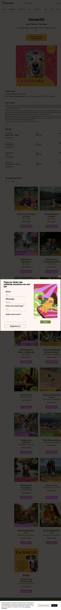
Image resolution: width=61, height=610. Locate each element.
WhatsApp (10, 299)
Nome (8, 292)
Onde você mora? (13, 314)
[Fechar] (60, 602)
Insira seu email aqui (14, 306)
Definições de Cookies (44, 605)
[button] (59, 276)
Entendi (54, 605)
